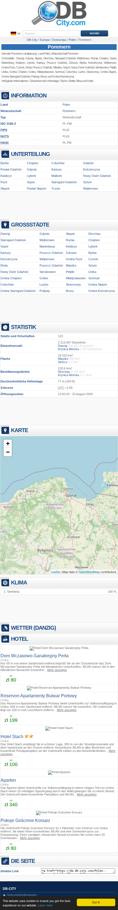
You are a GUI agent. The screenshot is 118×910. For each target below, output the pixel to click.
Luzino (44, 284)
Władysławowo (45, 71)
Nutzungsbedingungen (22, 894)
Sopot (31, 182)
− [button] (8, 452)
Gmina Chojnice (18, 71)
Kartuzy (40, 62)
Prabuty (35, 76)
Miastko (57, 67)
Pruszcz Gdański (57, 62)
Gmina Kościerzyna (63, 76)
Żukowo (71, 252)
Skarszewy (73, 284)
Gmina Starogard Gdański (15, 76)
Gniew (32, 71)
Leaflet (55, 572)
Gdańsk (88, 163)
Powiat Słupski (36, 188)
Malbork (56, 175)
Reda (29, 67)
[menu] (15, 33)
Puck (4, 182)
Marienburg (7, 62)
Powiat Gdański (11, 169)
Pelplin (70, 271)
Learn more (45, 905)
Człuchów (57, 163)
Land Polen (44, 53)
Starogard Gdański (65, 58)
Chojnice (32, 163)
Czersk (20, 67)
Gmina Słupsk (97, 284)
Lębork (31, 62)
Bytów (5, 163)
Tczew (55, 188)
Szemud (59, 71)
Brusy (43, 76)
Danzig (20, 58)
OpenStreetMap (89, 572)
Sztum (66, 67)
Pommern (59, 47)
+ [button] (8, 443)
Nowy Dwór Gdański (97, 175)
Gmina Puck (8, 67)
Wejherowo (90, 188)
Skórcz (63, 362)
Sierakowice (48, 271)
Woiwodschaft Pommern (64, 53)
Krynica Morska (68, 349)
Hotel (90, 81)
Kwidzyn (20, 62)
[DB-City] (59, 26)
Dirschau (48, 58)
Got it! (96, 902)
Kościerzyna (91, 169)
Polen (66, 104)
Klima (79, 81)
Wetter (71, 81)
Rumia (70, 240)
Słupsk (38, 58)
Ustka (4, 71)
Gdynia (29, 58)
